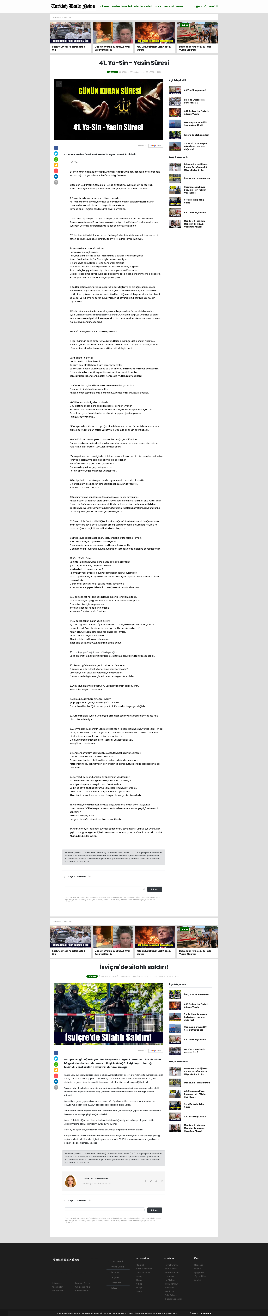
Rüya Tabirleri (200, 1276)
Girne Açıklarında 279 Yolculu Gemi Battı (195, 124)
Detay (194, 1313)
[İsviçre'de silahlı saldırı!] (108, 1013)
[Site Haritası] (82, 1272)
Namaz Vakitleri (172, 1272)
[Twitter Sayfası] (58, 1272)
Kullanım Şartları (82, 1283)
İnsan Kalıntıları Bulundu (197, 178)
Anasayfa (57, 17)
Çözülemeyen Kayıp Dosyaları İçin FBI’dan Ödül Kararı (195, 190)
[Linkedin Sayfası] (72, 1272)
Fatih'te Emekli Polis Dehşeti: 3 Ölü (194, 101)
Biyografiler (199, 1272)
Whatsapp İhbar (82, 1287)
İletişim (114, 1288)
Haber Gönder (81, 1290)
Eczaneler (169, 1276)
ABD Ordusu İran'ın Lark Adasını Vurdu (196, 112)
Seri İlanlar (169, 1291)
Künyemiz (116, 1282)
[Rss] (77, 1272)
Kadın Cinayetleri (122, 6)
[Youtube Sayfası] (68, 1272)
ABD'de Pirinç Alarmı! (195, 90)
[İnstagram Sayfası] (63, 1272)
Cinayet (105, 6)
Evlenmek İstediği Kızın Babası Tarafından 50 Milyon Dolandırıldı (196, 167)
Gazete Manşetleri (173, 1299)
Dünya (139, 1287)
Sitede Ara (198, 1265)
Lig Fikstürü (170, 1280)
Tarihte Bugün (171, 1283)
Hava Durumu (171, 1265)
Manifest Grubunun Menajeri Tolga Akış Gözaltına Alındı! (194, 224)
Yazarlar (115, 1272)
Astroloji (197, 1280)
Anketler (197, 1268)
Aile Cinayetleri (143, 6)
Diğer (197, 6)
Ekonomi (169, 6)
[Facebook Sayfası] (53, 1272)
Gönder (154, 889)
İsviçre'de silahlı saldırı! (196, 135)
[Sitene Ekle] (87, 1272)
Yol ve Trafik (171, 1268)
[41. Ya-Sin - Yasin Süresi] (108, 109)
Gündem (68, 17)
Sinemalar (169, 1287)
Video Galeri (117, 1266)
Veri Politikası (58, 1290)
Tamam (207, 1313)
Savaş (179, 6)
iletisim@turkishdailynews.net (97, 1183)
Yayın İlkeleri (57, 1287)
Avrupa (139, 1291)
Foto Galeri (117, 1261)
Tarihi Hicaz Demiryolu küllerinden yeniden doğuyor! (196, 146)
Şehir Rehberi (171, 1295)
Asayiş (157, 6)
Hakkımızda (57, 1283)
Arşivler (115, 1277)
